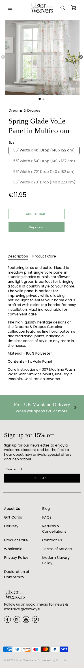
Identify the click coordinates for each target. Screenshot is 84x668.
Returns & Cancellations (54, 528)
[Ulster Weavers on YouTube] (26, 621)
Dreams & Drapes (24, 110)
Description (18, 256)
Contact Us (52, 540)
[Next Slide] (81, 57)
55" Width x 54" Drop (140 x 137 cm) (44, 161)
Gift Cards (13, 517)
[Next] (75, 407)
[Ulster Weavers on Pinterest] (35, 621)
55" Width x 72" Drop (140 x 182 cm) (44, 171)
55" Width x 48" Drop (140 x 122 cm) (44, 150)
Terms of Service (57, 548)
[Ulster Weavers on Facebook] (7, 621)
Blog (46, 508)
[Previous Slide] (3, 57)
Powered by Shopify (52, 660)
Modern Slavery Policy (56, 560)
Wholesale (13, 548)
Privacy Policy (16, 557)
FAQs (46, 517)
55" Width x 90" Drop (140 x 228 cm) (44, 182)
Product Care (44, 256)
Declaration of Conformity (16, 574)
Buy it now (36, 227)
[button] (37, 214)
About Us (12, 508)
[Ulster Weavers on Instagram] (16, 621)
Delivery (11, 526)
